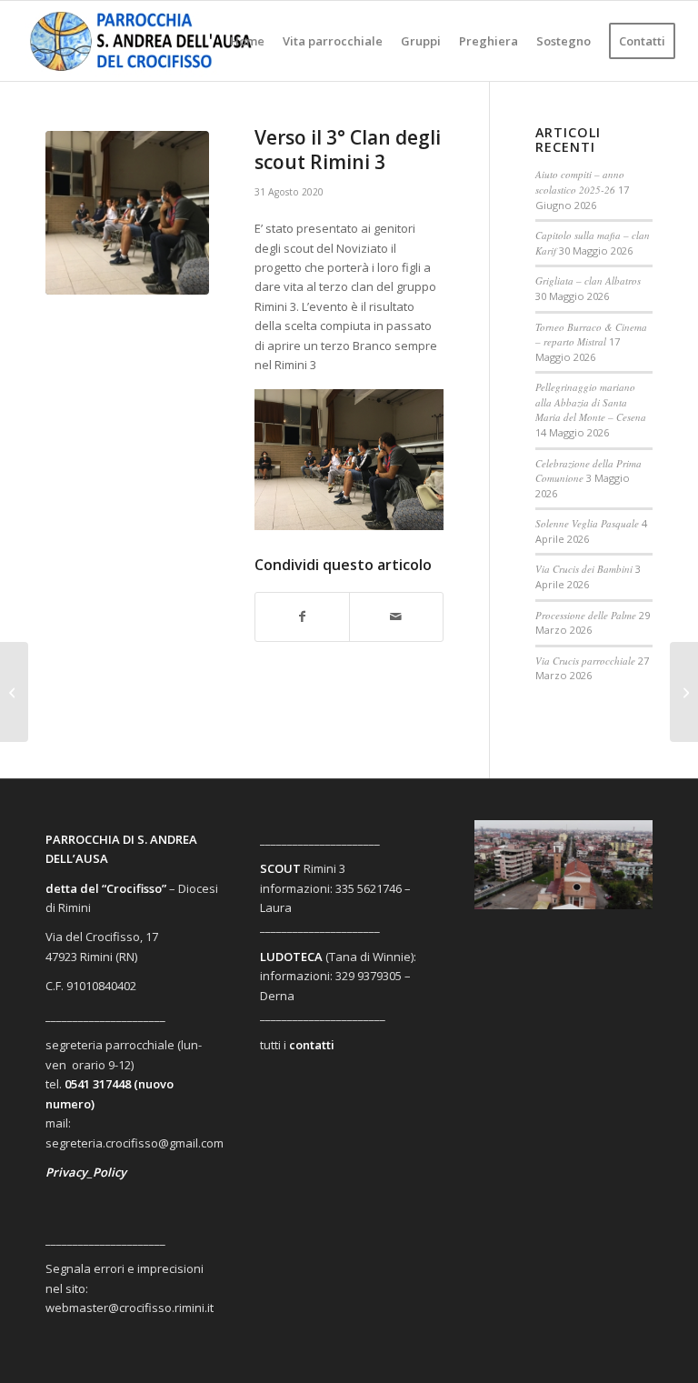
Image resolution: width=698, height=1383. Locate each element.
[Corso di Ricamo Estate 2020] (684, 692)
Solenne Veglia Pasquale (587, 523)
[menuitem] (247, 41)
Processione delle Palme (585, 615)
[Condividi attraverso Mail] (396, 616)
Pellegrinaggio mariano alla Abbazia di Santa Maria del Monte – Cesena (590, 402)
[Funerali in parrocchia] (14, 692)
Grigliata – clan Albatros (588, 280)
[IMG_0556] (127, 213)
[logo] (155, 41)
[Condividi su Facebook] (302, 616)
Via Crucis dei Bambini (584, 569)
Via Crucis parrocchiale (585, 660)
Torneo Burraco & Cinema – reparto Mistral (591, 334)
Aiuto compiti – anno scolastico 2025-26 (579, 181)
